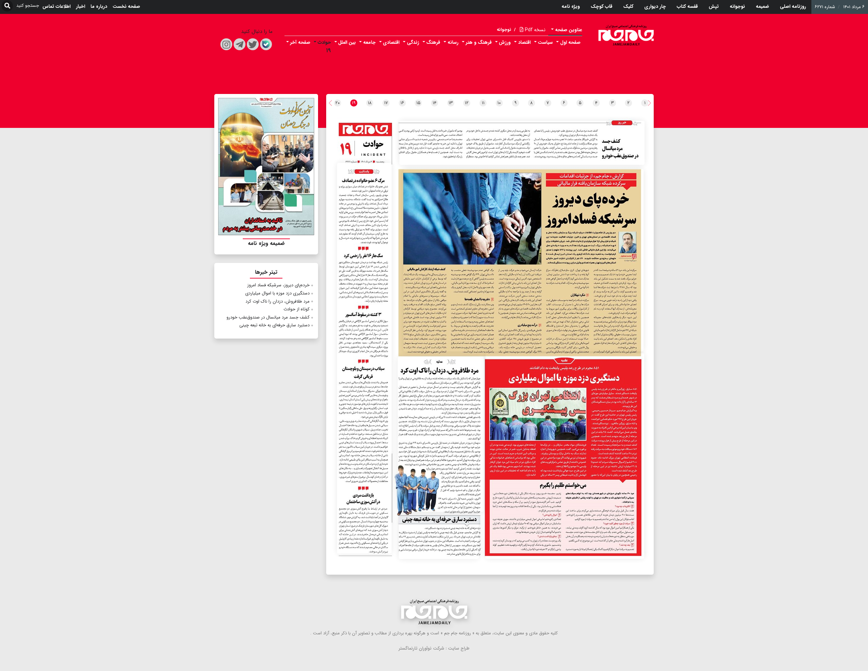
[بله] (266, 44)
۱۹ (328, 50)
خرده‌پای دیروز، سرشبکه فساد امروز (278, 285)
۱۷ (386, 103)
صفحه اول (570, 42)
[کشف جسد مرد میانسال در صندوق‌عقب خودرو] (522, 143)
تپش (714, 6)
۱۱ (483, 103)
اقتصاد (524, 42)
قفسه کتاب (687, 6)
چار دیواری (655, 6)
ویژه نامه (570, 6)
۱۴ (434, 103)
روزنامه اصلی (793, 6)
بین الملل (347, 42)
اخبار (80, 6)
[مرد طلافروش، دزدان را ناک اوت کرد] (441, 434)
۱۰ (499, 103)
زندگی (413, 42)
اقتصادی (391, 42)
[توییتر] (253, 44)
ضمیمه (762, 6)
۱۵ (418, 103)
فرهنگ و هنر (479, 42)
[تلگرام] (239, 44)
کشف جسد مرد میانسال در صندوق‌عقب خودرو (268, 317)
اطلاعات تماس (56, 6)
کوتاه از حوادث (296, 309)
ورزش (505, 42)
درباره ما (99, 6)
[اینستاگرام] (226, 44)
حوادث (324, 42)
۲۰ (337, 103)
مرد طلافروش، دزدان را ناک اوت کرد (277, 301)
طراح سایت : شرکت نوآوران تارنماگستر (434, 648)
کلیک (628, 6)
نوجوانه (737, 6)
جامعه (369, 42)
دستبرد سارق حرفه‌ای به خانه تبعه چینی (274, 325)
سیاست (545, 42)
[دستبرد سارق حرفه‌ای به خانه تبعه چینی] (439, 537)
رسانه (453, 42)
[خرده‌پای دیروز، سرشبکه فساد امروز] (523, 260)
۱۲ (467, 103)
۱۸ (370, 103)
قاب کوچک (601, 6)
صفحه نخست (126, 6)
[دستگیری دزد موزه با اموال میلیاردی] (565, 456)
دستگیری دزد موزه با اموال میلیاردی (277, 293)
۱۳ (451, 103)
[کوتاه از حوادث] (364, 358)
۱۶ (402, 103)
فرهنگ (433, 42)
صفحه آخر (300, 42)
